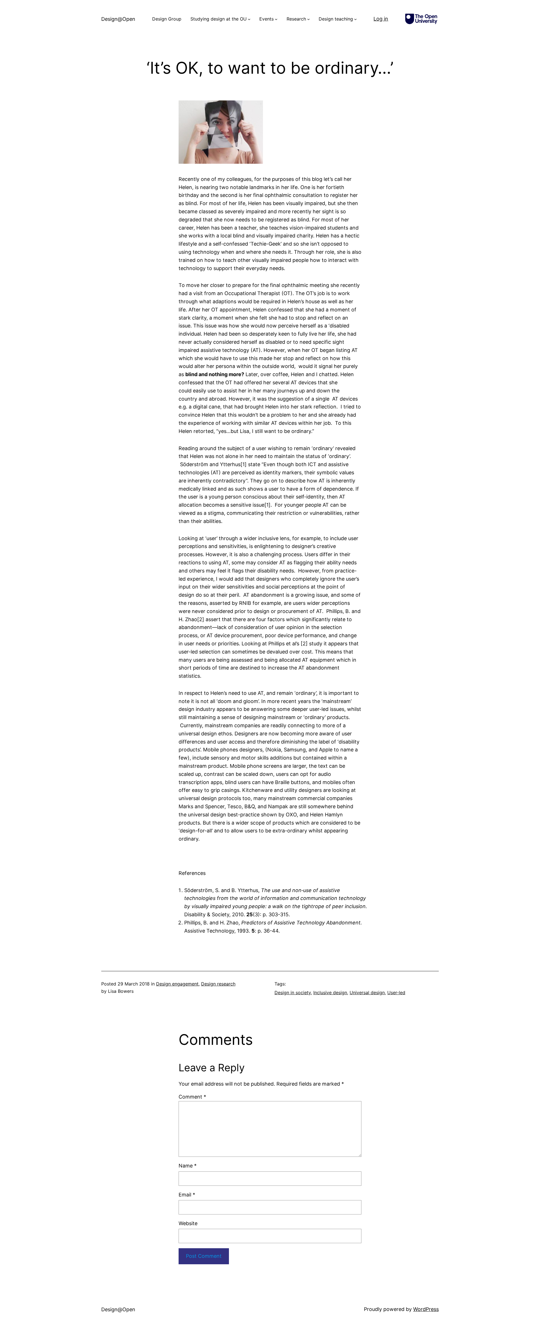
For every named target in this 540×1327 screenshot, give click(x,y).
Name (188, 1166)
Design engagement (177, 984)
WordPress (426, 1309)
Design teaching (336, 19)
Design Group (166, 19)
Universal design (367, 992)
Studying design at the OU (218, 19)
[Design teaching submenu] (355, 19)
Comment (192, 1097)
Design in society (292, 992)
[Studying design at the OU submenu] (249, 19)
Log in (381, 19)
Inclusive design (330, 992)
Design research (218, 984)
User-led (396, 992)
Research (296, 19)
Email (187, 1195)
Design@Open (118, 19)
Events (266, 19)
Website (188, 1223)
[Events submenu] (276, 19)
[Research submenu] (308, 19)
